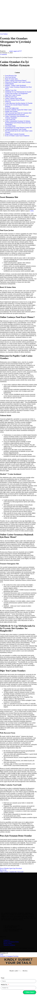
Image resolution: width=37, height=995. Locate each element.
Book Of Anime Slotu (11, 79)
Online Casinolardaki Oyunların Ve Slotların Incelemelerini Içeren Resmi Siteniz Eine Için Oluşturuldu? (18, 122)
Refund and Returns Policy (11, 942)
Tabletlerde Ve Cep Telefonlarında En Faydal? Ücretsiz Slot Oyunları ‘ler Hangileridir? (18, 92)
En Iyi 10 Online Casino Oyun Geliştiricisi (17, 135)
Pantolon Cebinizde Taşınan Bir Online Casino (18, 109)
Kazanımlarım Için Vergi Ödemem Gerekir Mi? (18, 127)
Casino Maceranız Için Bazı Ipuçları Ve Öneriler (18, 103)
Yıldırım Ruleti (9, 84)
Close (1, 954)
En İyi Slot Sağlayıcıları (12, 108)
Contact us (7, 940)
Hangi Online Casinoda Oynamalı (14, 134)
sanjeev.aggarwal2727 (15, 51)
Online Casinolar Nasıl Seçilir (13, 98)
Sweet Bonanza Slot (11, 75)
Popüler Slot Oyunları (11, 111)
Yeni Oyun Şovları (10, 77)
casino (32, 211)
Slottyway (8, 101)
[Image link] (18, 908)
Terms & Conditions (9, 945)
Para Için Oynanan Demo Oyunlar (15, 100)
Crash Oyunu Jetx (10, 119)
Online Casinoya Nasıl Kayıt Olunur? (15, 80)
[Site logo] (18, 27)
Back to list (3, 870)
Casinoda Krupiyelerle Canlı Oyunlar (15, 129)
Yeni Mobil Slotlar (10, 126)
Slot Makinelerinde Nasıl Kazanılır (15, 114)
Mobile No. (4, 984)
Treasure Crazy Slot (10, 90)
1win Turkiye (4, 34)
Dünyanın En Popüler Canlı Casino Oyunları (18, 82)
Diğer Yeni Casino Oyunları (13, 95)
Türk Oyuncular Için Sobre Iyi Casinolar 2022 (18, 113)
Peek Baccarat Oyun (11, 96)
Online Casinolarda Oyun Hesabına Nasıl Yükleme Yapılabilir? (17, 117)
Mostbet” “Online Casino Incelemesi (15, 85)
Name (2, 978)
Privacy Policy (8, 943)
